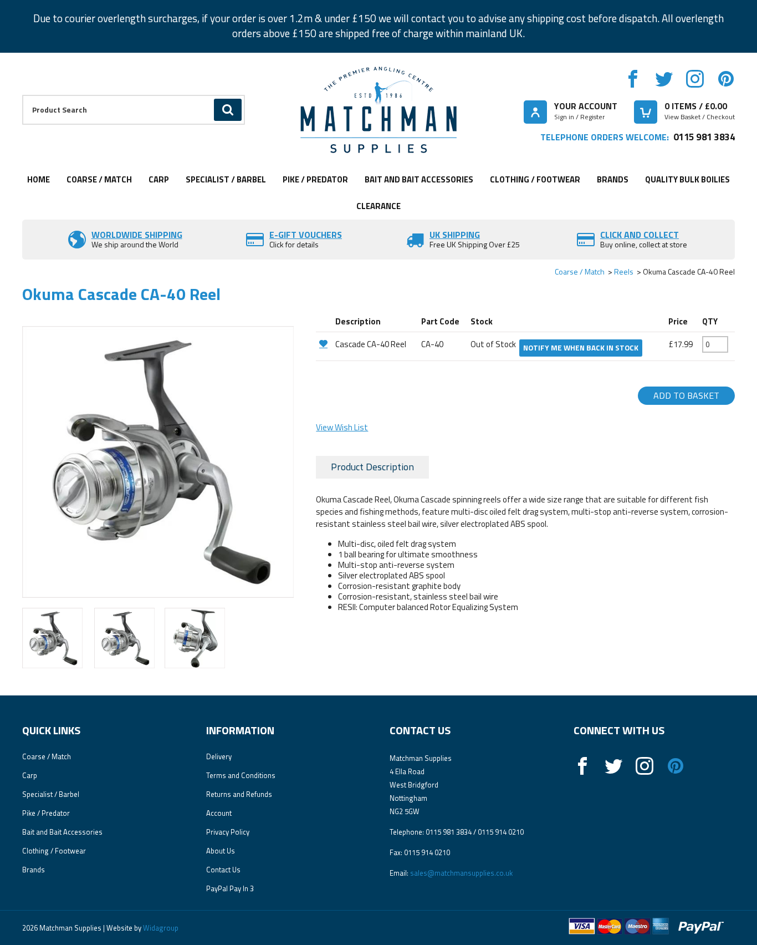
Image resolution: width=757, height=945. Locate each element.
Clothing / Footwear (535, 179)
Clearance (378, 206)
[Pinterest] (726, 79)
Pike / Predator (315, 179)
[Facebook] (633, 79)
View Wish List (342, 427)
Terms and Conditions (240, 775)
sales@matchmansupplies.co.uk (461, 872)
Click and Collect (639, 234)
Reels (623, 271)
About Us (220, 850)
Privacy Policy (227, 831)
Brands (612, 179)
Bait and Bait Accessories (419, 179)
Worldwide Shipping (136, 234)
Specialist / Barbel (226, 179)
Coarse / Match (99, 179)
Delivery (219, 756)
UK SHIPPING (454, 234)
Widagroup (159, 927)
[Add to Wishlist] (324, 343)
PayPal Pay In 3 (230, 888)
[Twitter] (664, 79)
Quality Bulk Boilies (687, 179)
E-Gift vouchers (305, 234)
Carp (159, 179)
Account (219, 813)
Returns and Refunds (239, 794)
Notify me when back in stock (580, 347)
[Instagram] (695, 79)
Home (38, 179)
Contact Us (223, 869)
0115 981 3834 (704, 136)
